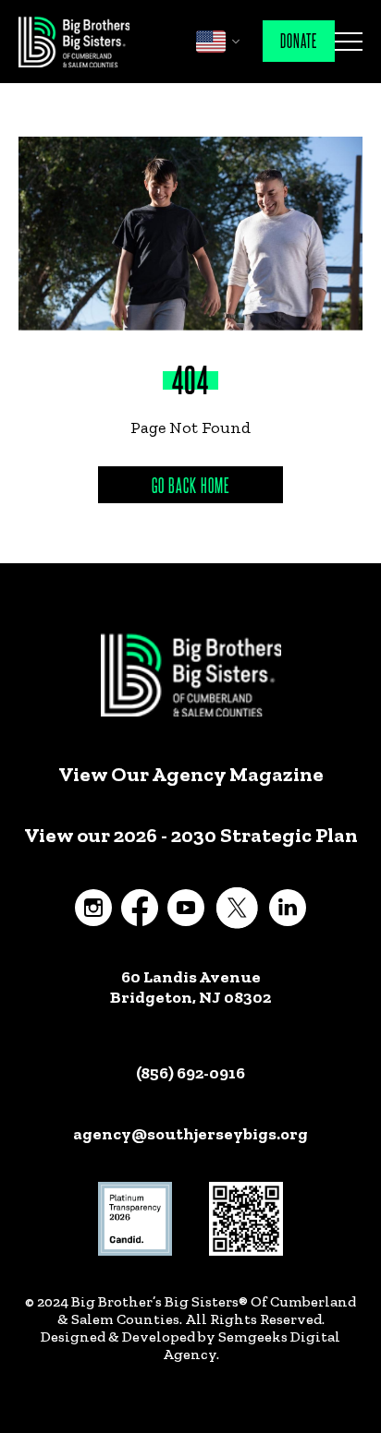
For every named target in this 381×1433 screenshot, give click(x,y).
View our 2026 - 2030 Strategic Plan (191, 836)
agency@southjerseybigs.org (190, 1134)
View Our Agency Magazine (191, 775)
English (211, 41)
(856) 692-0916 (190, 1073)
